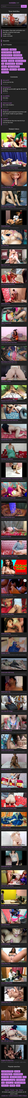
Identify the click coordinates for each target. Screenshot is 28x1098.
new (3, 1082)
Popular (12, 1090)
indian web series (20, 61)
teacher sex (5, 72)
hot (3, 63)
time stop (17, 1071)
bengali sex (16, 52)
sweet (18, 1085)
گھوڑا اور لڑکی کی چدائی (8, 1080)
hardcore (4, 61)
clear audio (5, 69)
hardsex (4, 66)
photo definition (18, 1074)
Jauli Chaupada (7, 44)
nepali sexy (5, 1085)
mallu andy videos (20, 1082)
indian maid (13, 69)
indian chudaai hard (13, 66)
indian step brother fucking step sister (12, 58)
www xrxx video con (15, 1077)
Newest (7, 1090)
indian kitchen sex (7, 55)
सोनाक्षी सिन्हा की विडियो (7, 1071)
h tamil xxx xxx (21, 1080)
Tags (16, 1090)
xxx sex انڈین (9, 1082)
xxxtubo (14, 3)
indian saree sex (10, 63)
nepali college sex (7, 1074)
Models (21, 1090)
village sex (13, 49)
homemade (5, 49)
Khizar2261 (6, 41)
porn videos (5, 1077)
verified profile (17, 55)
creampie (11, 61)
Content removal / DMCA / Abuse (18, 1095)
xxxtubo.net (4, 1095)
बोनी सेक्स (12, 1085)
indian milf (19, 63)
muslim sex (21, 69)
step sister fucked (6, 52)
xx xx (24, 1077)
